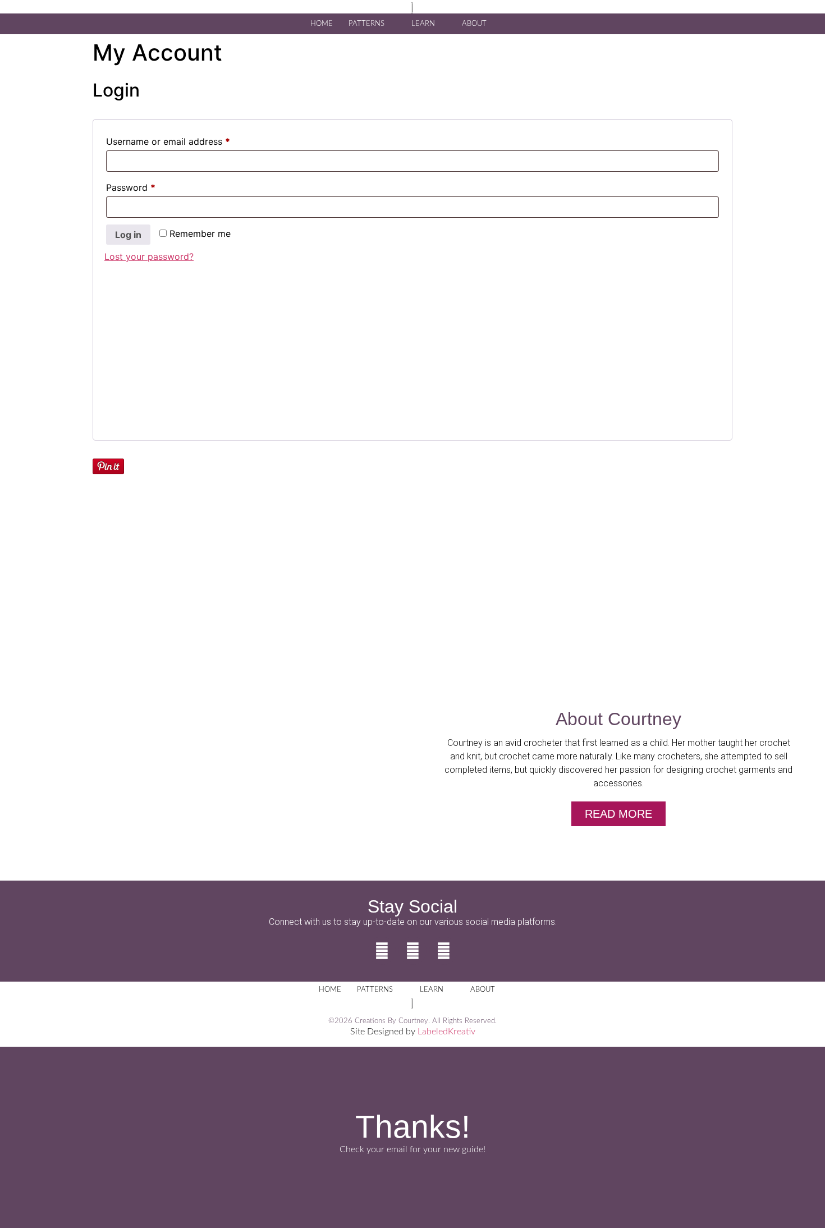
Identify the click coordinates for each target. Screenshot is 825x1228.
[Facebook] (382, 951)
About (474, 24)
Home (321, 24)
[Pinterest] (443, 951)
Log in (128, 234)
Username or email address (186, 139)
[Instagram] (412, 951)
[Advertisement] (412, 350)
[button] (514, 23)
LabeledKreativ (446, 1031)
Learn (423, 24)
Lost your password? (149, 256)
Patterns (366, 24)
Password (149, 185)
